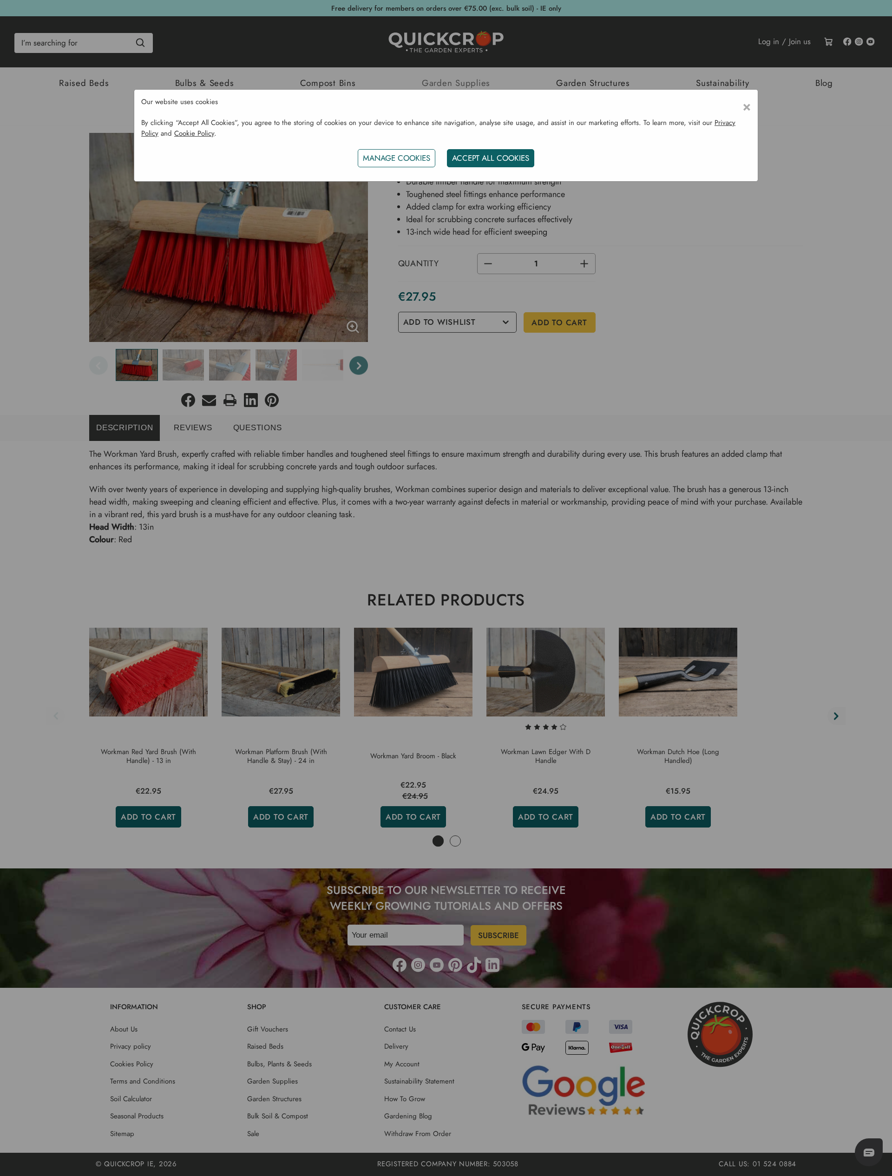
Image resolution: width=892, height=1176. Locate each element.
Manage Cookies (396, 158)
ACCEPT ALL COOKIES (490, 158)
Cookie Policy (194, 133)
